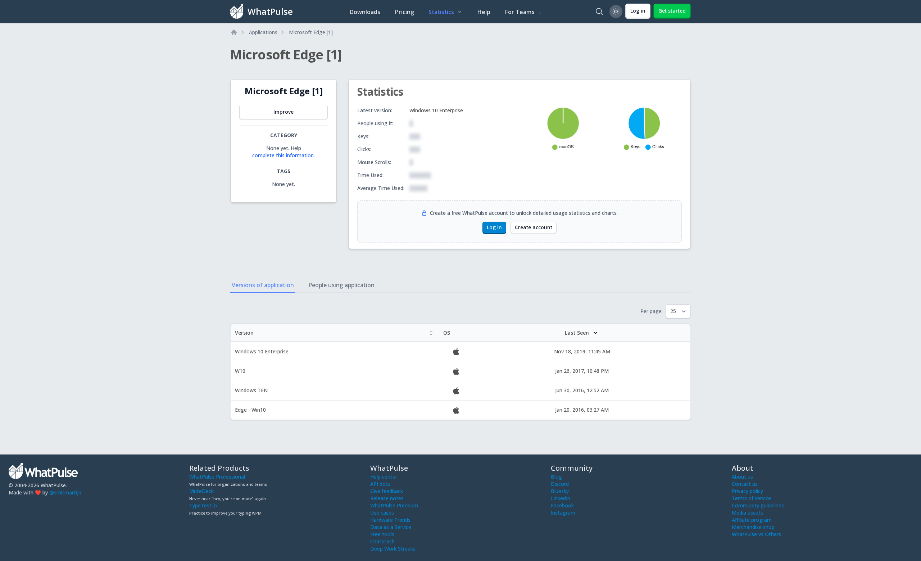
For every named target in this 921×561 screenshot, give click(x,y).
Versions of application (263, 285)
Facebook (562, 505)
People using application (341, 285)
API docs (380, 483)
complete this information (283, 155)
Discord (560, 483)
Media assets (747, 512)
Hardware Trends (390, 519)
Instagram (563, 512)
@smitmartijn (65, 492)
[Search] (599, 11)
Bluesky (560, 491)
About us (742, 476)
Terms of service (751, 498)
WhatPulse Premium (394, 505)
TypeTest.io (203, 505)
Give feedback (386, 491)
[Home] (233, 32)
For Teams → (523, 12)
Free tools (382, 534)
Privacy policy (747, 491)
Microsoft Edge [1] (311, 32)
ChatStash (382, 541)
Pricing (404, 12)
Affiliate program (752, 519)
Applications (263, 32)
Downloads (364, 12)
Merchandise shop (753, 527)
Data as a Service (390, 527)
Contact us (745, 483)
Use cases (382, 512)
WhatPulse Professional (217, 476)
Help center (383, 476)
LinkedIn (560, 498)
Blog (556, 476)
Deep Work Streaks (393, 548)
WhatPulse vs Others (756, 534)
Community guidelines (758, 505)
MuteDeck (201, 491)
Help (483, 12)
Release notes (387, 498)
